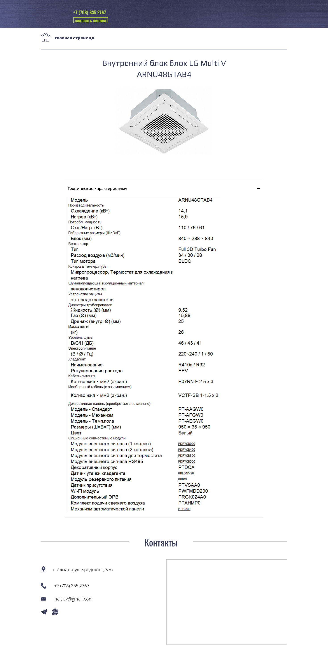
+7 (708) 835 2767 (89, 12)
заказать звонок (90, 20)
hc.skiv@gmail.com (73, 599)
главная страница (74, 37)
